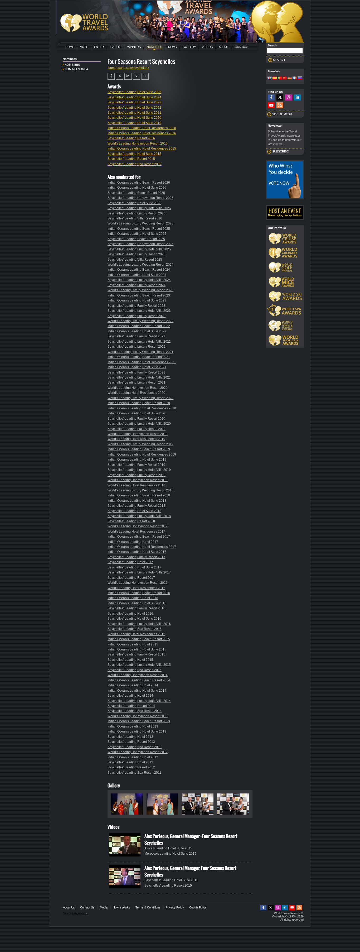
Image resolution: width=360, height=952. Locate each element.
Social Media (282, 114)
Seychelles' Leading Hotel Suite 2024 (134, 97)
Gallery (189, 47)
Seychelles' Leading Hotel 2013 (130, 737)
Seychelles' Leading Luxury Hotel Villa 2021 (139, 377)
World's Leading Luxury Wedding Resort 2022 (140, 321)
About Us (69, 907)
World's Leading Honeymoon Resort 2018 (138, 480)
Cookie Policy (198, 907)
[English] (269, 78)
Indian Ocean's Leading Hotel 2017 (133, 542)
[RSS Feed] (279, 105)
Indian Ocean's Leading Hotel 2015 (133, 644)
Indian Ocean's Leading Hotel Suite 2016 (137, 603)
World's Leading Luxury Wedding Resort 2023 (140, 290)
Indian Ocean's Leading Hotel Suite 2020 (137, 413)
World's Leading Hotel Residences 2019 (136, 439)
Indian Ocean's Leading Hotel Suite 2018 (137, 501)
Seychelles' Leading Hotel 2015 (130, 660)
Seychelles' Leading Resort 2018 (131, 521)
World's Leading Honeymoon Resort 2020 (138, 388)
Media (104, 907)
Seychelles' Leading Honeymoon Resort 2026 (140, 198)
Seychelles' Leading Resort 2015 (131, 159)
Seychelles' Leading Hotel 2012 (130, 762)
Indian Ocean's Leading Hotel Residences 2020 (142, 408)
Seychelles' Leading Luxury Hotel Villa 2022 (139, 341)
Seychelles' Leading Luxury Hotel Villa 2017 (139, 572)
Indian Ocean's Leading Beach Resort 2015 (139, 639)
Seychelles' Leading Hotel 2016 (130, 613)
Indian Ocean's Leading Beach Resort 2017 (139, 536)
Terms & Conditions (147, 907)
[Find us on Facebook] (271, 97)
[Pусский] (300, 78)
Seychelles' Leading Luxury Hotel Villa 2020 (139, 423)
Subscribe (280, 151)
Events (115, 47)
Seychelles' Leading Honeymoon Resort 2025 (140, 244)
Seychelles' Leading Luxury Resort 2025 (137, 254)
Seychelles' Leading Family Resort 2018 (136, 506)
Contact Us (87, 907)
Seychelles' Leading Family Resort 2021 (136, 372)
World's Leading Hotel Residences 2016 (136, 588)
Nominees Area (76, 69)
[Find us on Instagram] (288, 97)
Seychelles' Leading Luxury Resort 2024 (137, 285)
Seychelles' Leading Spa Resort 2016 (135, 629)
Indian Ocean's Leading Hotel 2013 (133, 726)
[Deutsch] (290, 78)
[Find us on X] (279, 97)
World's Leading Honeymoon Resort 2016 (138, 583)
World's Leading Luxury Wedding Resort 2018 (140, 490)
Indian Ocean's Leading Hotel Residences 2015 (142, 148)
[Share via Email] (136, 76)
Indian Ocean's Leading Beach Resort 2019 (139, 449)
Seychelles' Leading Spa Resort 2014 (135, 711)
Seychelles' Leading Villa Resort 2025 (135, 259)
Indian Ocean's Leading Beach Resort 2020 (139, 403)
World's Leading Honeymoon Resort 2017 (138, 526)
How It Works (121, 907)
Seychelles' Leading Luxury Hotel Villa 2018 (139, 516)
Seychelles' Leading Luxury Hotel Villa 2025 (139, 249)
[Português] (280, 78)
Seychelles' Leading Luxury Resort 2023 (137, 316)
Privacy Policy (175, 907)
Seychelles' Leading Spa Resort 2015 (135, 670)
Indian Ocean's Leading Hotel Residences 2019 (142, 454)
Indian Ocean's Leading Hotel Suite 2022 (137, 331)
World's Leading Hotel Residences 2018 (136, 485)
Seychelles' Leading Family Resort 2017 (136, 557)
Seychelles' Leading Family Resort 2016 (136, 608)
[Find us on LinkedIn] (297, 97)
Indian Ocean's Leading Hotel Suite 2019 (137, 459)
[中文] (285, 78)
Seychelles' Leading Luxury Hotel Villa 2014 (139, 701)
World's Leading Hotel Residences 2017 (136, 531)
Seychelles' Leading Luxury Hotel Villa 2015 (139, 665)
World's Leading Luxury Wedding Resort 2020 (140, 398)
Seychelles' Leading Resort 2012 (131, 767)
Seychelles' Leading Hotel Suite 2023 (134, 102)
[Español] (275, 78)
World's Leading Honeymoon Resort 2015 (138, 143)
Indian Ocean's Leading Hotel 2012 (133, 757)
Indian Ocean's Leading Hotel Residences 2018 (142, 128)
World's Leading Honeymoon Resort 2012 (138, 752)
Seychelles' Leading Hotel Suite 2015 (134, 154)
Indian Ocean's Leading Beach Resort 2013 (139, 721)
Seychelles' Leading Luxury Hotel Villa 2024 (139, 280)
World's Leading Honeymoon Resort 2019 (138, 434)
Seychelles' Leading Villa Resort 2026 (135, 218)
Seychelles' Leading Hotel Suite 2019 (134, 123)
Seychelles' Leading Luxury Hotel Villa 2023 (139, 311)
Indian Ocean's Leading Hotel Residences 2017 (142, 547)
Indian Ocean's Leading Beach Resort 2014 (139, 680)
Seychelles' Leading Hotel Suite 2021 (134, 112)
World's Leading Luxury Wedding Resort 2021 (140, 352)
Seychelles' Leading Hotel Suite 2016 (134, 618)
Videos (207, 47)
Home (69, 47)
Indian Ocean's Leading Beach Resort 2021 (139, 357)
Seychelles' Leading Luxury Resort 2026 (137, 213)
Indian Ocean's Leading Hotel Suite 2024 (137, 275)
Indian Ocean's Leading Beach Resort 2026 (139, 182)
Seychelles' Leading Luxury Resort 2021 (137, 382)
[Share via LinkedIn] (128, 76)
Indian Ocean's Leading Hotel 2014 (133, 685)
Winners (134, 47)
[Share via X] (119, 76)
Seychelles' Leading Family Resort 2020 (136, 418)
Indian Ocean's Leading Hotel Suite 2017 (137, 552)
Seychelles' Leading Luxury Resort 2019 (137, 475)
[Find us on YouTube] (271, 105)
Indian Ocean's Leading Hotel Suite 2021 (137, 367)
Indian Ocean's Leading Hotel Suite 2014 (137, 690)
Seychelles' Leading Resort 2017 (131, 578)
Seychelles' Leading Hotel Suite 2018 (134, 511)
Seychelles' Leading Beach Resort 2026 (136, 193)
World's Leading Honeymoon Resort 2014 (138, 675)
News (172, 47)
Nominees (154, 47)
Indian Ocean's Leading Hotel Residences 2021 (142, 362)
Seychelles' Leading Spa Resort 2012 (135, 164)
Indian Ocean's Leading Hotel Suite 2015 (137, 649)
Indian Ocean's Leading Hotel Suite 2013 (137, 731)
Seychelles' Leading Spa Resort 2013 (135, 747)
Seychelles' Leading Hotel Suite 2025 (134, 92)
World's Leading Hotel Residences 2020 (136, 393)
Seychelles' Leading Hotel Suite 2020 (134, 117)
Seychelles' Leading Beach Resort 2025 (136, 239)
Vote (84, 47)
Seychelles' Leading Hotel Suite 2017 (134, 567)
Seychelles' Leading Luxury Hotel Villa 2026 (139, 208)
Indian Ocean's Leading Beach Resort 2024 (139, 269)
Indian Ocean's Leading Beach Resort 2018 (139, 495)
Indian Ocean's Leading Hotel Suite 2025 (137, 234)
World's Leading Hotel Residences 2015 (136, 634)
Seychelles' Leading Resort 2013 (131, 742)
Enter (99, 47)
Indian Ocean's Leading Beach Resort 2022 (139, 326)
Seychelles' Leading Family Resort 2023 (136, 306)
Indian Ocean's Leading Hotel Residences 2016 (142, 133)
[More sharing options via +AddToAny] (145, 76)
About (224, 47)
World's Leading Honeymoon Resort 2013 (138, 716)
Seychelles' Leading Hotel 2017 (130, 562)
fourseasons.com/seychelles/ (128, 68)
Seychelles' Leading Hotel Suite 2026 (134, 203)
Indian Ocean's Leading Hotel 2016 (133, 598)
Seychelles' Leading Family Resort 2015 (136, 654)
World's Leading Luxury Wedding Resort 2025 (140, 223)
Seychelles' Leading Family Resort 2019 (136, 465)
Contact (242, 47)
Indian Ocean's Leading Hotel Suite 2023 (137, 300)
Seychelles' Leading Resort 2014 (131, 706)
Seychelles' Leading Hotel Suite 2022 (134, 107)
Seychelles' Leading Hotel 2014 (130, 695)
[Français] (295, 78)
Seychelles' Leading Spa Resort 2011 (134, 772)
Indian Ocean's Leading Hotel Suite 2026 (137, 187)
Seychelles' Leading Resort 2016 (131, 138)
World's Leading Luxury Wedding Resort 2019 (140, 444)
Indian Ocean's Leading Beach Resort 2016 (139, 593)
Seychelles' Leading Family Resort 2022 (136, 336)
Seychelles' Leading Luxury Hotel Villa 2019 (139, 470)
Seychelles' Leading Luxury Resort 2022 (137, 346)
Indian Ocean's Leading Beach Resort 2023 (139, 295)
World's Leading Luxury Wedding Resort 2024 (140, 264)
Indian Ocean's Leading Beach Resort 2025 (139, 229)
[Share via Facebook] (111, 76)
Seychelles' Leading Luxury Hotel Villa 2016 (139, 624)
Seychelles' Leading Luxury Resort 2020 (137, 429)
